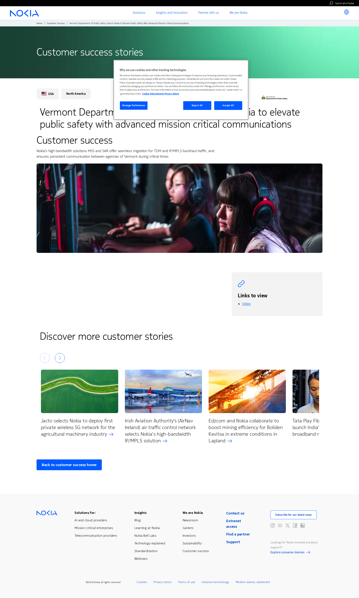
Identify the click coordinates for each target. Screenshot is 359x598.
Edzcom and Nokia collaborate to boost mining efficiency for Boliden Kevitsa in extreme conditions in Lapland (246, 431)
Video (246, 303)
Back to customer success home (69, 464)
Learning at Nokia (147, 528)
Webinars (141, 559)
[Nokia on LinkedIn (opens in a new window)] (302, 525)
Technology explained (149, 543)
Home (39, 23)
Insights (140, 513)
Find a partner (238, 534)
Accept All (228, 105)
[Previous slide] (45, 358)
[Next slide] (60, 358)
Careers (188, 528)
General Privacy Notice (167, 93)
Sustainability (192, 543)
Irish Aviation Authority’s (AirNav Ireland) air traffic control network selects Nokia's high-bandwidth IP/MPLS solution (160, 431)
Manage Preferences (133, 105)
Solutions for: (85, 513)
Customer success (196, 551)
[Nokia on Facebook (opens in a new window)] (295, 525)
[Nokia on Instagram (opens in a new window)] (272, 525)
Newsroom (190, 520)
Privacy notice (162, 582)
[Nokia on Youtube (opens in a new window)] (280, 525)
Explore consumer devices (287, 553)
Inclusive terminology (215, 582)
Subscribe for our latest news (293, 515)
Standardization (145, 551)
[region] (180, 90)
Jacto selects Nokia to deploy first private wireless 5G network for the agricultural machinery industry (78, 427)
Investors (189, 536)
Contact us (235, 513)
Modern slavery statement (253, 582)
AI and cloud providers (91, 520)
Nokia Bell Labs (145, 536)
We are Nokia (193, 513)
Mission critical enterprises (94, 528)
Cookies (142, 582)
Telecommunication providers (96, 536)
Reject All (197, 105)
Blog (137, 520)
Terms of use (186, 582)
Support (233, 541)
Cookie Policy (149, 93)
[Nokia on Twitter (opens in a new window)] (287, 525)
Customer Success (56, 23)
